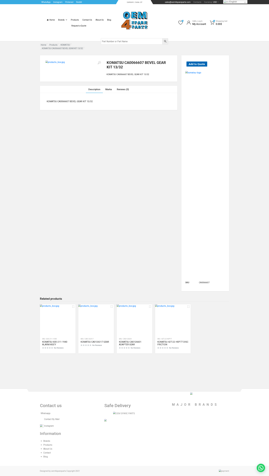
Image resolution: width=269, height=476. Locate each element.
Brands (61, 20)
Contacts (197, 2)
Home (52, 20)
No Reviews (58, 348)
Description (94, 89)
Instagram (57, 2)
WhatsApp (46, 2)
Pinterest (69, 2)
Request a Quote (78, 26)
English (233, 2)
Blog (109, 20)
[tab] (94, 89)
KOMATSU (65, 45)
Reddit (79, 2)
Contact (47, 452)
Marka (108, 89)
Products (75, 20)
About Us (100, 20)
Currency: (210, 2)
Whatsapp (45, 413)
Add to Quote (197, 64)
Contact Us (87, 20)
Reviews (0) (123, 89)
